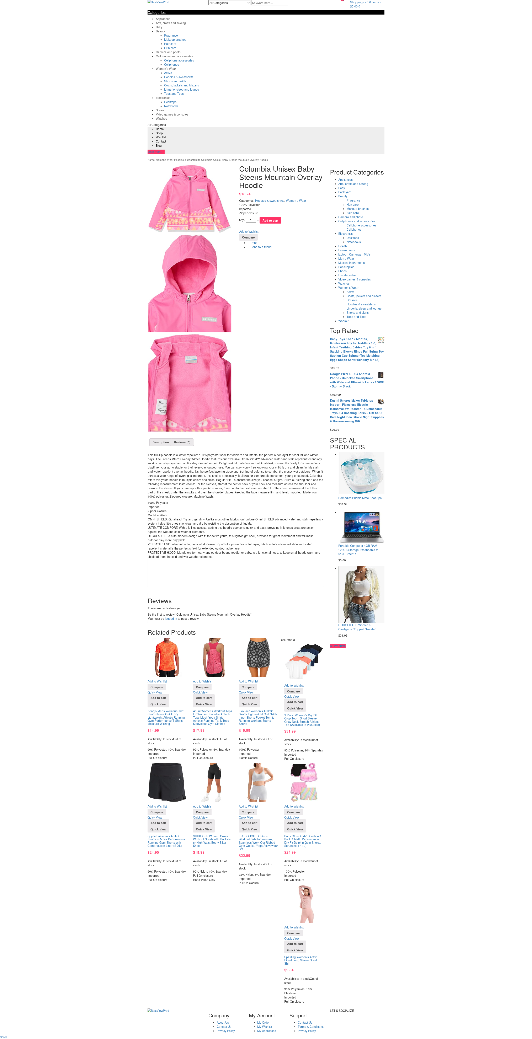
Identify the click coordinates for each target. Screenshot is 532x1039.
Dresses (352, 300)
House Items (346, 250)
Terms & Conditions (311, 1026)
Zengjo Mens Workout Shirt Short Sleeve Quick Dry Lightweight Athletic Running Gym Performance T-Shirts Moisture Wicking (166, 717)
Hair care (170, 44)
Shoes (160, 110)
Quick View (155, 692)
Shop (159, 133)
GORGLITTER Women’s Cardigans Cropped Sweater (357, 627)
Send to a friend (261, 247)
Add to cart (270, 220)
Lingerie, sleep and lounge (181, 89)
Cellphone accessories (179, 60)
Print (253, 243)
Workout (343, 321)
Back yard (344, 192)
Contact (161, 141)
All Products (338, 646)
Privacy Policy (226, 1031)
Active (168, 73)
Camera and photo (168, 52)
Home (160, 129)
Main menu (155, 152)
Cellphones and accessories (174, 56)
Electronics (163, 98)
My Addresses (266, 1031)
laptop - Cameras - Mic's (354, 254)
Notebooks (171, 106)
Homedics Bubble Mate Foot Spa (360, 498)
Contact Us (224, 1026)
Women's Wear (164, 160)
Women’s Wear (166, 68)
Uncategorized (347, 275)
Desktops (170, 102)
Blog (159, 145)
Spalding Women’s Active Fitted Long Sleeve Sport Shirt (301, 960)
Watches (161, 118)
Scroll (3, 1037)
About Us (223, 1022)
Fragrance (171, 35)
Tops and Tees (174, 93)
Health (342, 246)
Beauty (160, 31)
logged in (171, 618)
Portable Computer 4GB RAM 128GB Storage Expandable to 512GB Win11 (358, 549)
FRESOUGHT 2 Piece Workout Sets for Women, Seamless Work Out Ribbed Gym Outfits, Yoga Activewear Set (258, 842)
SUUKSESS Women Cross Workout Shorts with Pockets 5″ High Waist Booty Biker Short (212, 841)
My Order (263, 1022)
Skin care (170, 48)
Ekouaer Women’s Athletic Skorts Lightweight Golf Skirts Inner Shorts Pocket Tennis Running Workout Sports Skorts (258, 717)
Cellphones (171, 64)
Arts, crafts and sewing (171, 23)
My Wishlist (264, 1026)
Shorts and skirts (175, 81)
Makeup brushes (175, 39)
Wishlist (161, 137)
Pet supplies (346, 267)
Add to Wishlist (249, 231)
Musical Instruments (351, 263)
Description (161, 442)
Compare (248, 237)
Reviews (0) (182, 442)
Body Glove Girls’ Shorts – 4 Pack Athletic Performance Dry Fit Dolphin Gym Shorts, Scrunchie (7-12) (302, 841)
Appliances (163, 19)
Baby (159, 27)
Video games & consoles (172, 114)
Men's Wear (346, 258)
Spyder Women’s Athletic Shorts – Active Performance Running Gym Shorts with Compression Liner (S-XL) (166, 841)
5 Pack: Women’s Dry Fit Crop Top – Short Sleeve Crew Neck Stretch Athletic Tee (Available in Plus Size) (302, 720)
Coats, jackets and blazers (181, 85)
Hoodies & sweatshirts (178, 77)
